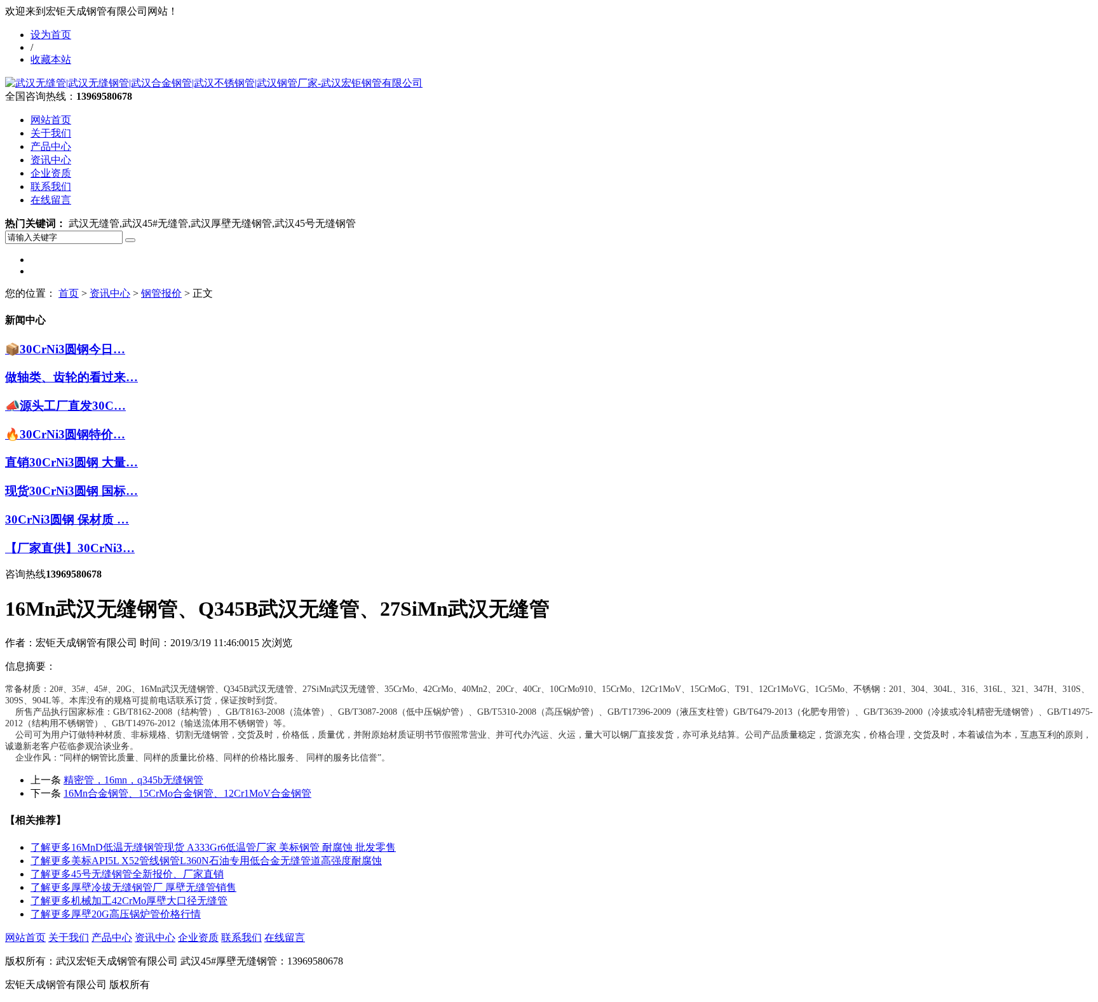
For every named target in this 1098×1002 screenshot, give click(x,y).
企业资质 (50, 173)
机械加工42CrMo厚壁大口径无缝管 (128, 900)
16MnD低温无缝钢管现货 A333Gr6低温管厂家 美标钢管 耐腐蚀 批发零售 (213, 847)
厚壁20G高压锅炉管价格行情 (115, 914)
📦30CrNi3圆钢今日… (65, 349)
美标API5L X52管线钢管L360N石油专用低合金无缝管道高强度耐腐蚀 (206, 860)
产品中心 (50, 146)
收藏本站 (50, 59)
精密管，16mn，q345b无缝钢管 (133, 780)
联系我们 (50, 186)
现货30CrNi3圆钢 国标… (71, 491)
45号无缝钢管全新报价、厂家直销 (127, 874)
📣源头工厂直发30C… (65, 405)
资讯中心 (50, 159)
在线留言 (50, 199)
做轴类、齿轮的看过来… (71, 377)
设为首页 (50, 34)
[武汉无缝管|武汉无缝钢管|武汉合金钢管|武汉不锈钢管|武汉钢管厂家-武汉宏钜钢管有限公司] (214, 83)
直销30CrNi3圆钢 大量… (71, 462)
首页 (68, 293)
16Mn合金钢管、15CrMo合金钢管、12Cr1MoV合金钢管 (187, 793)
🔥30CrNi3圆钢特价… (65, 434)
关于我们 (50, 133)
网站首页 (50, 119)
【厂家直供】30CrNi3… (70, 548)
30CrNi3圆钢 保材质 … (67, 519)
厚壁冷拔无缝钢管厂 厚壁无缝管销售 (133, 887)
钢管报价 (161, 293)
